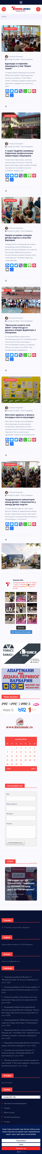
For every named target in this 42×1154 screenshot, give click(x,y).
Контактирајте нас (15, 843)
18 (25, 756)
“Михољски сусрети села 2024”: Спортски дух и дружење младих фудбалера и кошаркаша (20, 329)
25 (26, 760)
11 (25, 752)
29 (12, 764)
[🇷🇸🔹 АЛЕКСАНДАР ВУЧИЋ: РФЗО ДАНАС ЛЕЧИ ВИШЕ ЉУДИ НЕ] (21, 619)
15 (12, 756)
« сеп (8, 769)
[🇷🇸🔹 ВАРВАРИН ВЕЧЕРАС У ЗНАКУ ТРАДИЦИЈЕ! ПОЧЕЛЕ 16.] (32, 597)
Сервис (7, 1108)
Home (4, 17)
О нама (7, 1122)
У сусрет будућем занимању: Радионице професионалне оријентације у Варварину (19, 153)
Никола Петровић (16, 57)
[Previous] (31, 861)
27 (35, 760)
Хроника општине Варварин (15, 1103)
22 (12, 760)
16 (16, 756)
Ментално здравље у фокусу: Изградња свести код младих (20, 416)
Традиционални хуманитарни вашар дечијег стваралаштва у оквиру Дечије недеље (20, 502)
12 (30, 752)
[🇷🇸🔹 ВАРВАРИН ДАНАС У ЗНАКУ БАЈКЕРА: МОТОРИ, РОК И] (10, 597)
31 (21, 764)
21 (7, 760)
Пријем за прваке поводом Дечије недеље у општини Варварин (18, 237)
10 (21, 752)
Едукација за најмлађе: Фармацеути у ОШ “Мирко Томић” (18, 66)
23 (16, 760)
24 (21, 760)
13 (35, 752)
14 (7, 756)
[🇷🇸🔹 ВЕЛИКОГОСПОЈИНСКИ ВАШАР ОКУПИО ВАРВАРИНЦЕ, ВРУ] (21, 597)
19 (30, 756)
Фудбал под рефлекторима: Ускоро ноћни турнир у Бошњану (22, 887)
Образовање (10, 29)
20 (35, 756)
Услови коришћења (12, 1117)
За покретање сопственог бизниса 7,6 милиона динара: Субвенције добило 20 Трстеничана (18, 1053)
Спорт (7, 290)
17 (21, 756)
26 (30, 760)
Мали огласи (9, 1112)
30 (16, 764)
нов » (33, 769)
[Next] (35, 861)
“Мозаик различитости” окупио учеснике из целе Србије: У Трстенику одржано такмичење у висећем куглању (21, 1063)
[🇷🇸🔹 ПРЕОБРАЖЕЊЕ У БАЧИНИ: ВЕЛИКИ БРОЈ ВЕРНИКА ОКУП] (32, 619)
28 (7, 764)
